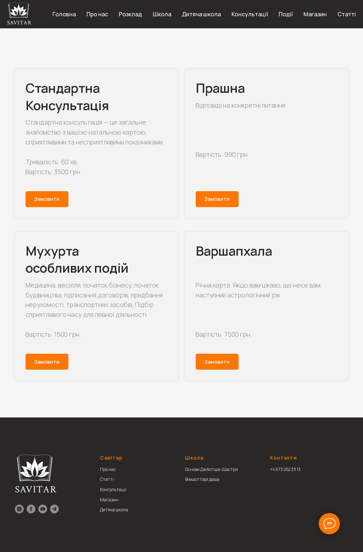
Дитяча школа (201, 14)
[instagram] (19, 509)
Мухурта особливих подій (77, 259)
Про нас (97, 14)
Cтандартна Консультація (67, 96)
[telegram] (54, 509)
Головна (64, 14)
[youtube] (42, 509)
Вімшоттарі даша (202, 479)
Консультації (249, 14)
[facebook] (31, 509)
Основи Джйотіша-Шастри (211, 469)
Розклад (130, 14)
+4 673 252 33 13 (285, 469)
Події (286, 14)
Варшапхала (234, 251)
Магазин (315, 14)
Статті (346, 14)
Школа (162, 14)
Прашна (220, 88)
